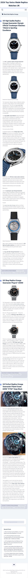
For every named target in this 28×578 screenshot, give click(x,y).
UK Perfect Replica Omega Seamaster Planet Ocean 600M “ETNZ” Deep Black (13, 386)
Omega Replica (20, 270)
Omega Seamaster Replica (7, 272)
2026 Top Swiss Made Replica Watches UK (14, 4)
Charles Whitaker (12, 270)
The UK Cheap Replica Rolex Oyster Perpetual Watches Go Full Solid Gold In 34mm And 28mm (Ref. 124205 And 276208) (14, 537)
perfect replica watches (18, 304)
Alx (21, 573)
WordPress (13, 573)
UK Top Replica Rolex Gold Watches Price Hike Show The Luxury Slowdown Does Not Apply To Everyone (13, 543)
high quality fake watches (13, 408)
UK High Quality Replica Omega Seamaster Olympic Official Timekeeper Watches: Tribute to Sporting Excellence (14, 25)
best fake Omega (6, 358)
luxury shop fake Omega (10, 205)
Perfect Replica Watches (20, 272)
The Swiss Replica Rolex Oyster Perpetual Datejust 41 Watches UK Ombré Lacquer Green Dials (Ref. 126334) (14, 555)
